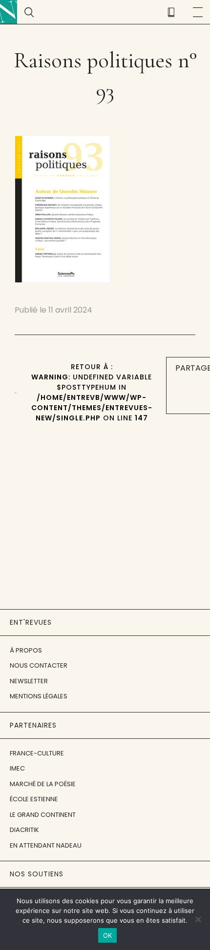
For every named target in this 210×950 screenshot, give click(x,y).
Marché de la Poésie (43, 784)
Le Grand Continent (43, 814)
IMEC (17, 768)
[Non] (198, 919)
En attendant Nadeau (46, 845)
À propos (26, 650)
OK (107, 935)
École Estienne (34, 799)
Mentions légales (38, 696)
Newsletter (29, 681)
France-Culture (37, 753)
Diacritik (24, 829)
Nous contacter (38, 665)
